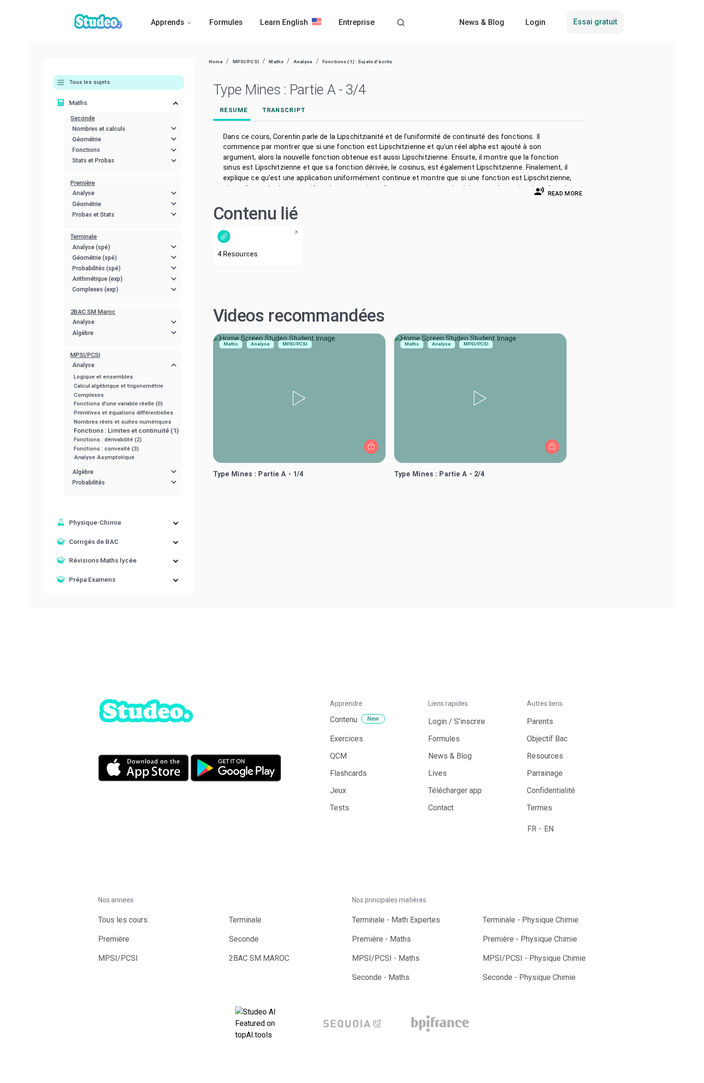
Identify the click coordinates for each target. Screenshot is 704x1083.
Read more (565, 193)
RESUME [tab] (234, 110)
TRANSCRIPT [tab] (284, 110)
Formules (226, 22)
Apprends (167, 22)
